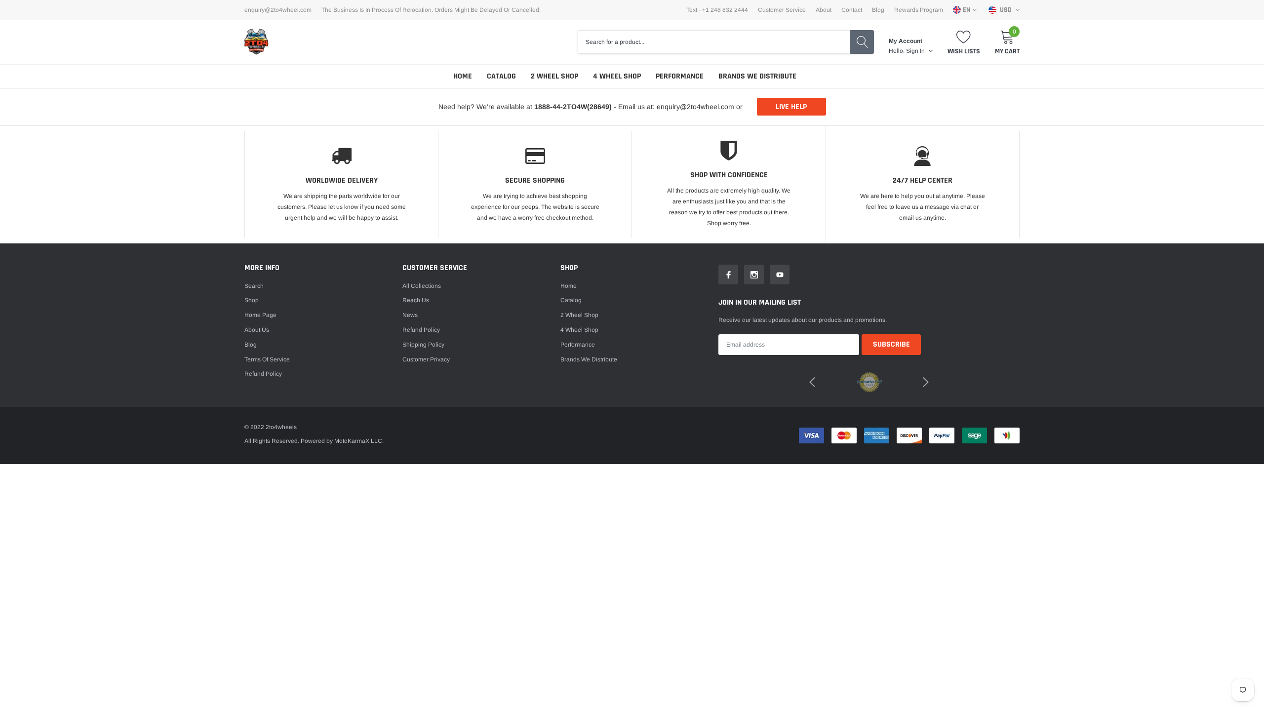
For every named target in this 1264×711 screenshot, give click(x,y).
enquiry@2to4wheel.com (278, 10)
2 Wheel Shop (554, 76)
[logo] (256, 42)
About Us (256, 329)
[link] (728, 274)
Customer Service (782, 10)
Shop (251, 300)
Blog (878, 10)
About (823, 10)
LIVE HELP (791, 107)
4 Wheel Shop (617, 76)
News (410, 315)
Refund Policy (421, 329)
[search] (862, 42)
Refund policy (263, 373)
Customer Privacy (426, 359)
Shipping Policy (423, 344)
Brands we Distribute (757, 76)
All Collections (421, 285)
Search (254, 285)
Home (462, 76)
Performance (680, 76)
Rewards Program (918, 10)
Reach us (415, 300)
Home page (260, 315)
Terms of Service (267, 359)
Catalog (501, 76)
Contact (851, 10)
